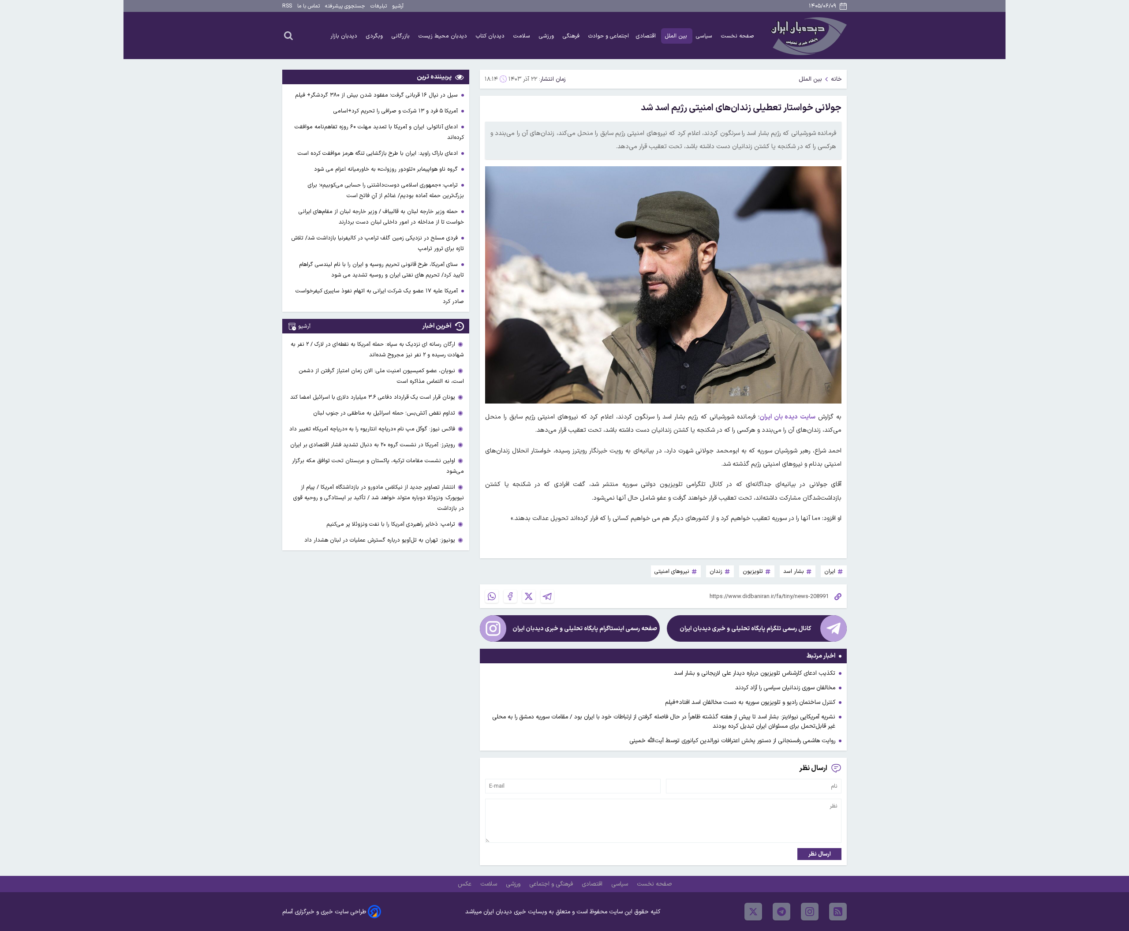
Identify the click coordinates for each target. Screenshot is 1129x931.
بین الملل (677, 36)
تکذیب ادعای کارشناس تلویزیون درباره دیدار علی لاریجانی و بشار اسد (754, 673)
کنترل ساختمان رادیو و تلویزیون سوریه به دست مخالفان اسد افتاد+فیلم (750, 702)
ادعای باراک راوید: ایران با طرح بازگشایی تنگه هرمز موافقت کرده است (379, 153)
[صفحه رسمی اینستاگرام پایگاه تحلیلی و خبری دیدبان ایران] (493, 628)
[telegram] (781, 911)
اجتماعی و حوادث (608, 36)
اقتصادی (647, 36)
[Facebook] (510, 596)
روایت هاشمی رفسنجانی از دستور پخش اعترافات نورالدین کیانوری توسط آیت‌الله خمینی (732, 740)
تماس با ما (308, 6)
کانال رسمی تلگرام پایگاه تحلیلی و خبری (745, 628)
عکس (465, 884)
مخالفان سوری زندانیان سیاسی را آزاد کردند (785, 687)
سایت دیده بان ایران (787, 417)
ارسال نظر (819, 854)
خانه (836, 79)
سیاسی (705, 36)
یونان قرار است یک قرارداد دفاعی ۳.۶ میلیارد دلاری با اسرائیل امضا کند (372, 397)
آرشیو (398, 6)
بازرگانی (401, 36)
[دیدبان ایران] (807, 35)
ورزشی (547, 36)
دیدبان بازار (344, 36)
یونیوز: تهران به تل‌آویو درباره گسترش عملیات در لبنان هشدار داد (379, 540)
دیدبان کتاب (491, 36)
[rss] (838, 911)
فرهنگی (572, 36)
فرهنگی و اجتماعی (552, 884)
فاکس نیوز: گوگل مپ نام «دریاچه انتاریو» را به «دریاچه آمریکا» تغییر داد (372, 429)
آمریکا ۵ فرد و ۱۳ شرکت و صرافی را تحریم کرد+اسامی (396, 111)
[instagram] (810, 911)
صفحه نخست (737, 36)
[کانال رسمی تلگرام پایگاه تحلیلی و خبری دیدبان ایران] (833, 628)
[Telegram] (547, 596)
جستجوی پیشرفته (345, 6)
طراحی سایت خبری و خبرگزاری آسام (324, 911)
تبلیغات (378, 6)
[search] (288, 35)
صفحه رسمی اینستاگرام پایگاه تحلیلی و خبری (584, 628)
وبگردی (375, 36)
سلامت (522, 36)
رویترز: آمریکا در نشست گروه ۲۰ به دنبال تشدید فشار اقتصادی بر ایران (372, 445)
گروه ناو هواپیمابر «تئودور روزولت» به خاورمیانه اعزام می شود (387, 169)
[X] (528, 596)
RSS (287, 6)
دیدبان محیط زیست (444, 36)
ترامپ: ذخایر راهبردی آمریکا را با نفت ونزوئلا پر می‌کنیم (390, 524)
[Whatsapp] (491, 596)
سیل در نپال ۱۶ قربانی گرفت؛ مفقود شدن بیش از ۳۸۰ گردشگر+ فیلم (377, 95)
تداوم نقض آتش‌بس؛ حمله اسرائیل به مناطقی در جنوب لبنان (384, 413)
